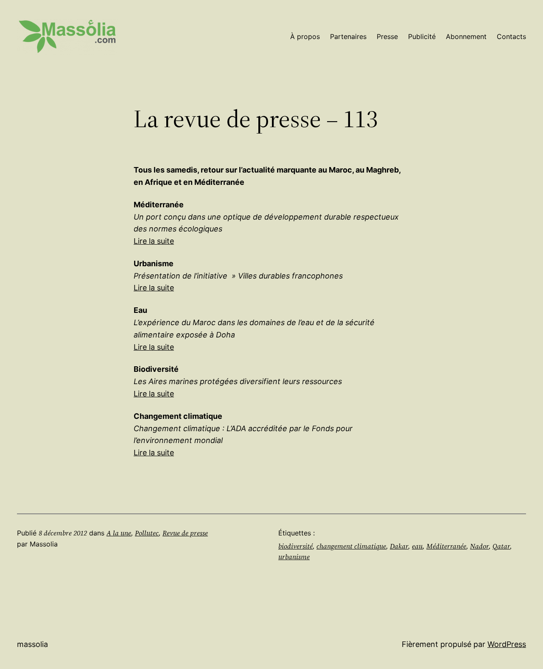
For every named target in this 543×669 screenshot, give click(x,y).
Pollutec (147, 533)
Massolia (32, 644)
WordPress (506, 644)
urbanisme (294, 556)
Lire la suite (154, 241)
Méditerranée (446, 546)
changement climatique (351, 546)
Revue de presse (185, 533)
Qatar (501, 546)
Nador (479, 546)
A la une (118, 533)
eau (417, 546)
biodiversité (295, 546)
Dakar (399, 546)
